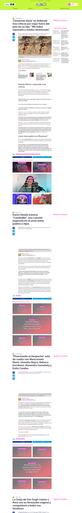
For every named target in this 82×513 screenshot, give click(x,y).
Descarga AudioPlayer (40, 0)
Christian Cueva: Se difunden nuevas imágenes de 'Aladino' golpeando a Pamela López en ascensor (65, 54)
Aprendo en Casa (33, 0)
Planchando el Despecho (23, 372)
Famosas (15, 8)
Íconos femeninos (19, 18)
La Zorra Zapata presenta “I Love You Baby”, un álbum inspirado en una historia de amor (22, 452)
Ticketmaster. (37, 373)
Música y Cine (18, 212)
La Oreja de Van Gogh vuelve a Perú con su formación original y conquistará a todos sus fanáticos (22, 309)
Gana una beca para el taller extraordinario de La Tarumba (42, 309)
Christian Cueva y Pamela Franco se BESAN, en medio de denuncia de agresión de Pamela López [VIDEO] (65, 42)
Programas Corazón (64, 8)
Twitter (43, 157)
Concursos (46, 8)
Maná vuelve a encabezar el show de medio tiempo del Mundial (22, 341)
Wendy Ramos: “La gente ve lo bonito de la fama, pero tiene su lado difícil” (32, 183)
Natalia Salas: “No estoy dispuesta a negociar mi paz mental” (22, 199)
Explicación (32, 154)
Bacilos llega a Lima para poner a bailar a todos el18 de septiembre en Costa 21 (42, 341)
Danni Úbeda (18, 295)
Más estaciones (48, 0)
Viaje (29, 154)
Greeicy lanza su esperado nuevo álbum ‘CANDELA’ (42, 200)
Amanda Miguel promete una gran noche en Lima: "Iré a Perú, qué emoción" (32, 325)
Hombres (30, 8)
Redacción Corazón (25, 59)
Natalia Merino (24, 154)
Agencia (36, 154)
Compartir (22, 157)
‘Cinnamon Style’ (21, 33)
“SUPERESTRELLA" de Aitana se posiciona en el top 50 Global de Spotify (42, 167)
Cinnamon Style (18, 154)
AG (39, 154)
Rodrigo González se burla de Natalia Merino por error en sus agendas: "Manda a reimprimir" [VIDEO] (23, 76)
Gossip (19, 73)
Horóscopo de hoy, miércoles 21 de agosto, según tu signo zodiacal (65, 48)
